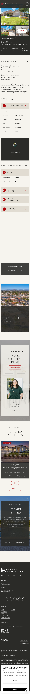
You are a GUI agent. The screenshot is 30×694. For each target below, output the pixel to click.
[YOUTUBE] (15, 598)
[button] (15, 533)
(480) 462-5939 (16, 151)
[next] (17, 483)
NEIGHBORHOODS (6, 620)
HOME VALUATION (5, 617)
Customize (15, 685)
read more (8, 321)
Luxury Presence (24, 640)
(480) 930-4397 (20, 542)
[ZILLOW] (22, 598)
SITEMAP (13, 609)
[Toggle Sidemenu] (27, 4)
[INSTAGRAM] (7, 598)
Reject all (15, 680)
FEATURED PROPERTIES (4, 612)
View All (22, 30)
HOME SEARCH (5, 615)
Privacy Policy (23, 645)
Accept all (15, 689)
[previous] (13, 483)
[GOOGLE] (18, 598)
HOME (2, 609)
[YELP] (11, 598)
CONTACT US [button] (4, 622)
